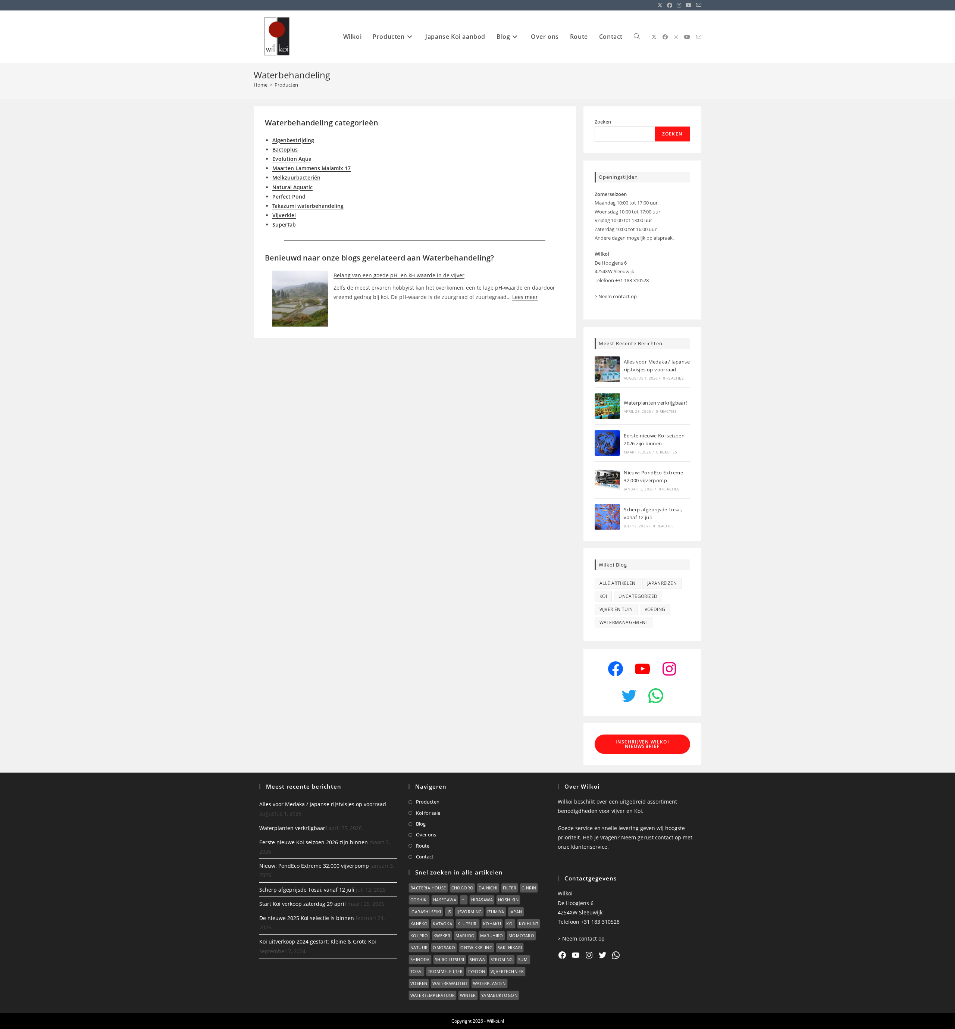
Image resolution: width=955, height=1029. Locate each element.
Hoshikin (508, 899)
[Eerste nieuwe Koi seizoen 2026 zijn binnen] (607, 443)
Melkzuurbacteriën (296, 177)
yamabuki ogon (499, 995)
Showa (477, 959)
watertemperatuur (432, 995)
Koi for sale (428, 813)
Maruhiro (491, 935)
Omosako (444, 947)
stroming (502, 959)
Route (422, 845)
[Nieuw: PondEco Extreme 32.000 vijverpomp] (607, 480)
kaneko (419, 923)
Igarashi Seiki (425, 911)
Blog (421, 823)
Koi (603, 596)
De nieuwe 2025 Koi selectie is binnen (306, 918)
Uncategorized (638, 596)
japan (516, 911)
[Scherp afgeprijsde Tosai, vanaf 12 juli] (607, 517)
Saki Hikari (510, 947)
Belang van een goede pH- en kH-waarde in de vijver (399, 275)
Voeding (655, 609)
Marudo (465, 935)
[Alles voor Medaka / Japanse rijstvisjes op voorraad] (607, 369)
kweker (441, 935)
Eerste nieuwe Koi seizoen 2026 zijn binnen (313, 842)
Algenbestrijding (293, 140)
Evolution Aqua (291, 158)
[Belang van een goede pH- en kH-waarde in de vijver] (300, 299)
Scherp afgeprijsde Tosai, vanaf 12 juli (306, 889)
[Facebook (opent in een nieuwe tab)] (669, 5)
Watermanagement (623, 622)
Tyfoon (476, 971)
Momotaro (521, 935)
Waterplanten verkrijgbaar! (655, 402)
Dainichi (488, 888)
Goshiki (419, 899)
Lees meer (525, 296)
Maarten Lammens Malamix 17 (311, 168)
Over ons (426, 834)
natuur (419, 947)
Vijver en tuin (616, 609)
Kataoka (442, 923)
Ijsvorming (469, 911)
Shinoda (420, 959)
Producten (286, 84)
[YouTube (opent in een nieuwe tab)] (688, 5)
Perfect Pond (289, 196)
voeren (418, 983)
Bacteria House (428, 888)
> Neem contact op (616, 296)
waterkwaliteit (450, 983)
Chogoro (462, 888)
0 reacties (673, 378)
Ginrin (529, 888)
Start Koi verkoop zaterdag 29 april (302, 903)
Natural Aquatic (292, 187)
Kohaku (492, 923)
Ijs (449, 911)
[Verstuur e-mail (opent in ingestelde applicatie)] (697, 5)
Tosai (416, 971)
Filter (509, 888)
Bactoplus (285, 149)
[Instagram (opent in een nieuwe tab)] (678, 5)
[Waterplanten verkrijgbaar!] (607, 406)
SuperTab (284, 224)
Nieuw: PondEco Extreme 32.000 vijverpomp (314, 865)
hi (463, 899)
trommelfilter (445, 971)
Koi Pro (419, 935)
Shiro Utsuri (449, 959)
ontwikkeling (476, 947)
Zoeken (603, 121)
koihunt (528, 923)
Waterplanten (489, 983)
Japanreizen (662, 583)
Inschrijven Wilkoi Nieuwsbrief (642, 744)
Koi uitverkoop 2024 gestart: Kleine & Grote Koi (317, 941)
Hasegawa (444, 899)
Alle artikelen (617, 583)
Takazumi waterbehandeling (308, 205)
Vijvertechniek (507, 971)
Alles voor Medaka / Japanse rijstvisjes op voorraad (322, 804)
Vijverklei (284, 215)
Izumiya (495, 911)
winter (468, 995)
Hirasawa (482, 899)
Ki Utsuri (467, 923)
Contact (424, 856)
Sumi (523, 959)
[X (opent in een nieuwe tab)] (660, 5)
